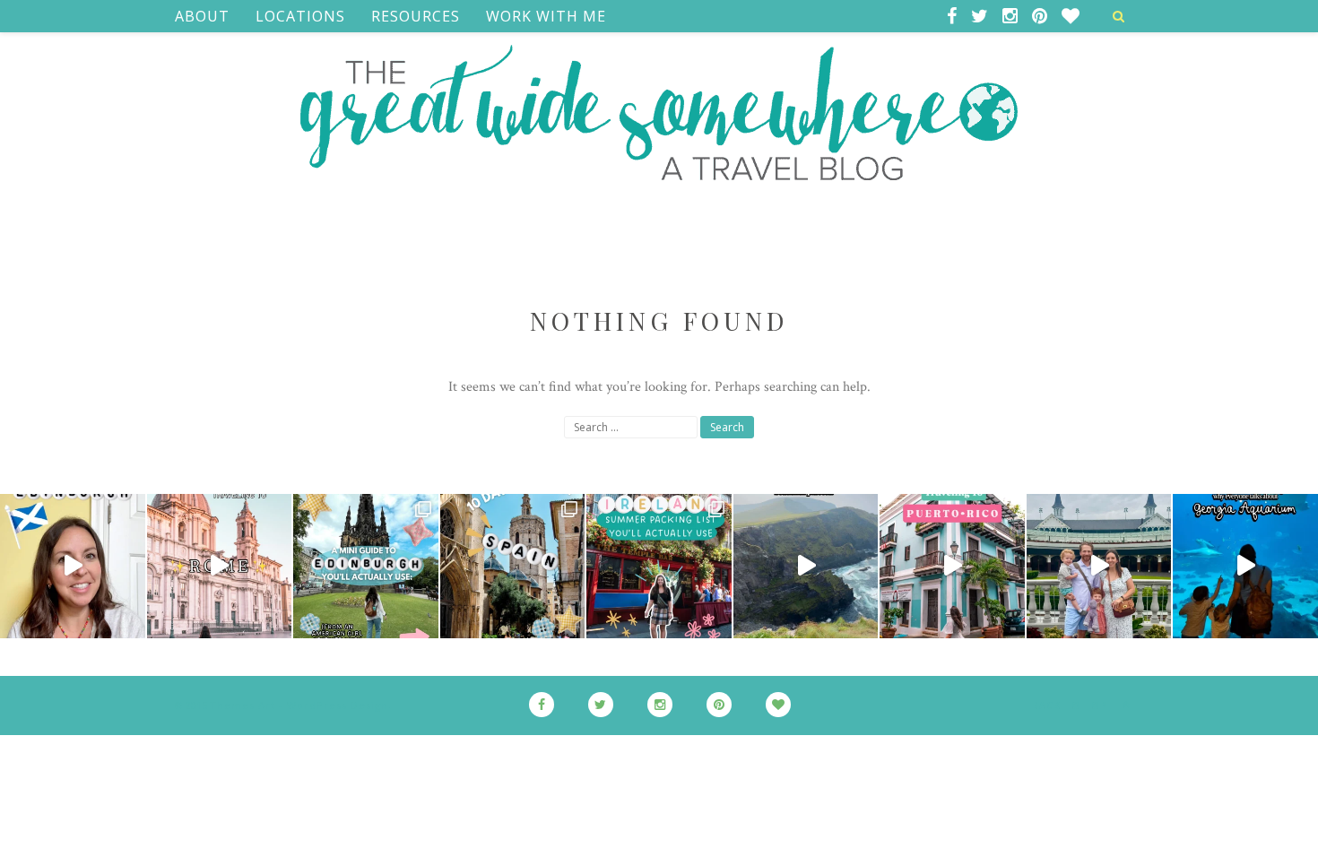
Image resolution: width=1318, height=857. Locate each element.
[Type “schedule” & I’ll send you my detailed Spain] (512, 566)
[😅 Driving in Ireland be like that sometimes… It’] (806, 566)
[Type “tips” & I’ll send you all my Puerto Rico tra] (952, 566)
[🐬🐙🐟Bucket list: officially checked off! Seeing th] (1245, 566)
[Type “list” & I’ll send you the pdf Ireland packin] (659, 566)
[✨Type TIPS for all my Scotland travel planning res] (72, 566)
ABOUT (202, 16)
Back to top (1071, 705)
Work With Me (546, 16)
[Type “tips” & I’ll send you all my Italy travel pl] (219, 566)
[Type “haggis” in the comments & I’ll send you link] (365, 566)
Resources (415, 16)
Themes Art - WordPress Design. (301, 705)
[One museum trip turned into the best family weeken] (1099, 566)
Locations (300, 16)
